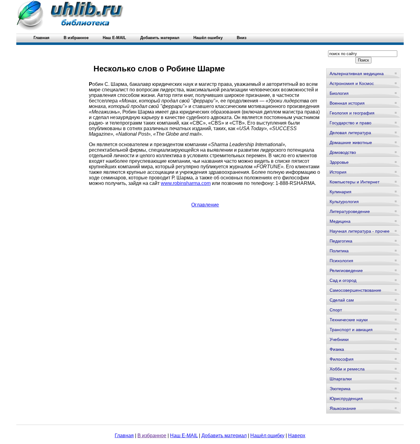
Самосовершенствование (355, 290)
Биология (339, 93)
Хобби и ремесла (347, 368)
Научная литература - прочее (360, 231)
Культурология (344, 201)
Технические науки (349, 319)
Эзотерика (340, 388)
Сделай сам (342, 300)
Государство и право (350, 122)
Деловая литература (350, 132)
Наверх (296, 435)
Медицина (340, 221)
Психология (341, 260)
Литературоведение (350, 211)
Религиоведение (346, 270)
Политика (339, 250)
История (338, 172)
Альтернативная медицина (357, 73)
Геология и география (352, 112)
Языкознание (343, 408)
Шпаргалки (341, 378)
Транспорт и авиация (351, 329)
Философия (342, 359)
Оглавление (205, 204)
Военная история (347, 103)
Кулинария (340, 191)
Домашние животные (351, 142)
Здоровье (339, 162)
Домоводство (343, 152)
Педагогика (341, 240)
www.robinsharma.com (186, 183)
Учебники (339, 339)
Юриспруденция (346, 398)
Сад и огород (343, 280)
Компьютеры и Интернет (354, 181)
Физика (337, 349)
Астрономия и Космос (352, 83)
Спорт (336, 309)
